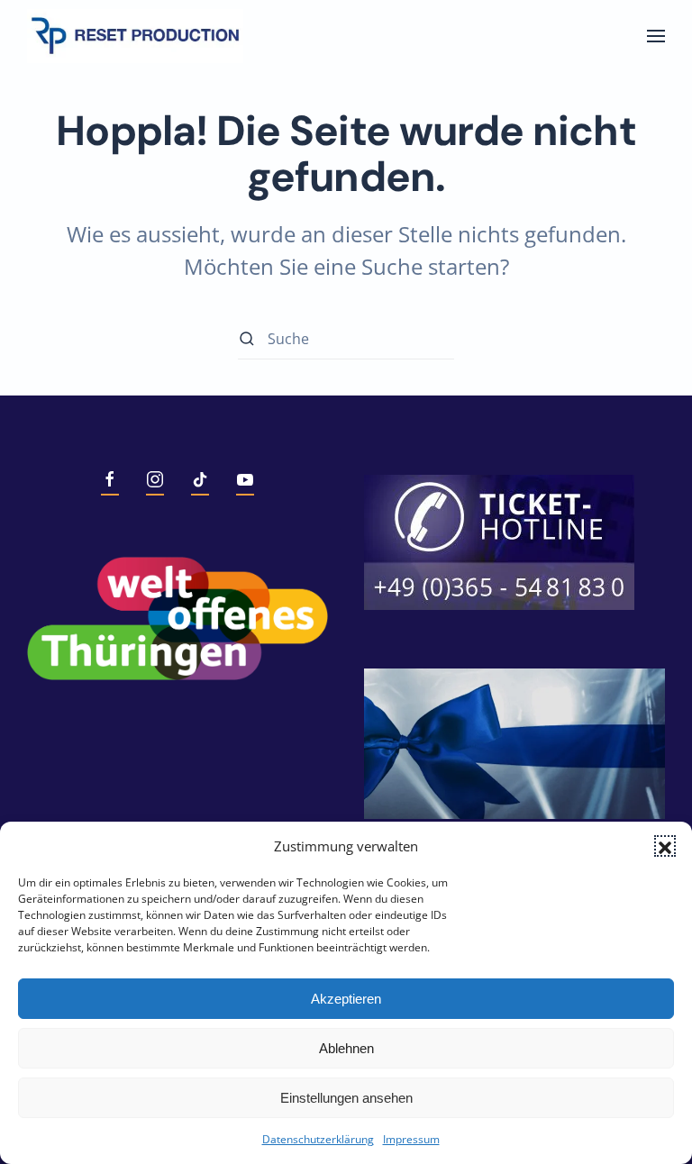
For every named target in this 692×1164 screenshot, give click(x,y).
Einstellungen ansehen (346, 1097)
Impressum (411, 1139)
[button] (665, 846)
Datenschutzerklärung (318, 1139)
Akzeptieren (346, 998)
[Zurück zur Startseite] (135, 36)
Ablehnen (346, 1048)
